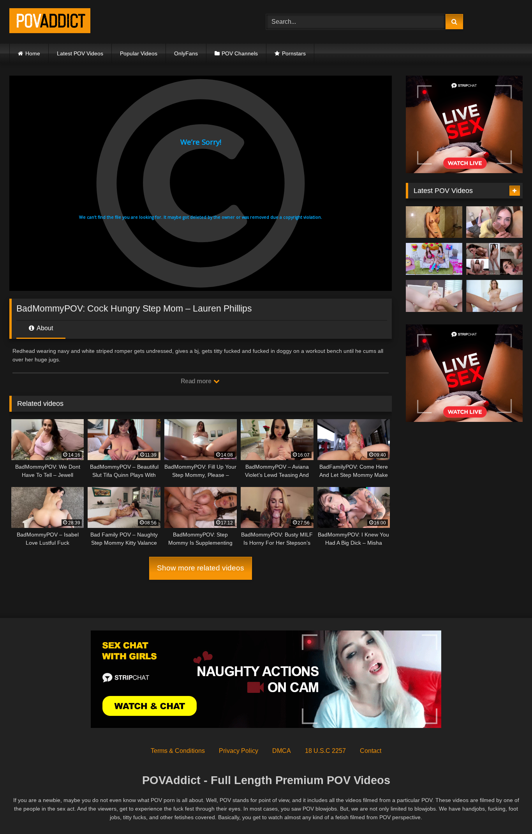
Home (32, 53)
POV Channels (240, 53)
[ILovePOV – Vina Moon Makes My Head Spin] (434, 222)
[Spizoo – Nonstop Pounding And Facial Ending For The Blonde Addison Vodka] (494, 296)
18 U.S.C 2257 (325, 750)
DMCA (281, 750)
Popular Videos (138, 53)
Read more (197, 381)
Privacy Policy (238, 750)
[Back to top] (507, 810)
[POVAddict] (49, 22)
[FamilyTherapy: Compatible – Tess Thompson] (494, 222)
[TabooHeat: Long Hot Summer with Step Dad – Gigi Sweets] (434, 296)
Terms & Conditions (178, 750)
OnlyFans (186, 53)
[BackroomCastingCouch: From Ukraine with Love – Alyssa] (494, 259)
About (44, 328)
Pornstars (294, 53)
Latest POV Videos (80, 53)
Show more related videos (200, 568)
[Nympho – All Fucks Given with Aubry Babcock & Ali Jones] (434, 259)
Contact (370, 750)
